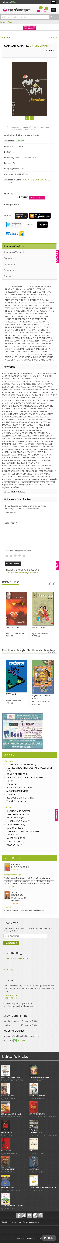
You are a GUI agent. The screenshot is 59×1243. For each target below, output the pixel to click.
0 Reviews (50, 50)
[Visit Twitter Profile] (23, 1215)
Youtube (8, 275)
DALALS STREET (7, 1151)
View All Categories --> (16, 801)
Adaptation (10, 270)
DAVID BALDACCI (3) (15, 841)
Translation (10, 264)
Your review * (11, 523)
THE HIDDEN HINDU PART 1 (40, 1077)
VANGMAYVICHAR (12, 627)
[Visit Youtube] (29, 1215)
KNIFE (32, 1151)
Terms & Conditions (31, 1222)
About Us (4, 1222)
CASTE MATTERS (7, 1096)
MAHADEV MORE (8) (15, 838)
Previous (27, 118)
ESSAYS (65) (11, 794)
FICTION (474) (12, 780)
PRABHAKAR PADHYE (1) (17, 814)
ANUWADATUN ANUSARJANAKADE (43, 1187)
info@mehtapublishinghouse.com (18, 1003)
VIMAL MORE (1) (13, 834)
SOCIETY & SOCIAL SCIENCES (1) (21, 764)
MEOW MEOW (6, 1132)
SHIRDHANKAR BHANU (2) (18, 821)
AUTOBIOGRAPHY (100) (17, 791)
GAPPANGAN (11, 694)
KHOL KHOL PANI (7, 1187)
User (14, 2)
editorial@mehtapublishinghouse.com (21, 572)
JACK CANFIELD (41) (15, 817)
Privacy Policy (16, 1222)
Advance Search (7, 22)
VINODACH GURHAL (40, 627)
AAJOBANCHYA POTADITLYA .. (13, 1206)
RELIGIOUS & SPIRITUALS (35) (20, 797)
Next (32, 118)
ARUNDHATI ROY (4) (15, 824)
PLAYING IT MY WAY (37, 1096)
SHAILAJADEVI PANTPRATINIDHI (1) (22, 831)
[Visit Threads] (40, 1215)
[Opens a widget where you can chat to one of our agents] (48, 1238)
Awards (8, 258)
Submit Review (12, 563)
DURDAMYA (15, 864)
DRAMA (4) (11, 784)
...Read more (9, 886)
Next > (53, 37)
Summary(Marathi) (14, 252)
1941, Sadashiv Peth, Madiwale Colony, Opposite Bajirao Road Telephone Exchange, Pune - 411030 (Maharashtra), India (29, 988)
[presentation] (49, 583)
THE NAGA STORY (8, 1169)
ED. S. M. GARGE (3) (15, 827)
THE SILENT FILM (36, 1132)
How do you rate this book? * (18, 550)
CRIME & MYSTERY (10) (17, 774)
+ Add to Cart (37, 197)
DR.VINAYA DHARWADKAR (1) (19, 811)
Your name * (10, 512)
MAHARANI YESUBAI (37, 1114)
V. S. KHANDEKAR (39, 46)
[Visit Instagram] (35, 1215)
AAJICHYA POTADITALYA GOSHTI (41, 696)
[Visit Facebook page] (18, 1215)
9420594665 (22, 1040)
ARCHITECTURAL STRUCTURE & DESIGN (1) (26, 777)
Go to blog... (8, 969)
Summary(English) (14, 246)
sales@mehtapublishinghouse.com (18, 1006)
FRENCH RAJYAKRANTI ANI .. (11, 1114)
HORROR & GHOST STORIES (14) (21, 787)
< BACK (6, 37)
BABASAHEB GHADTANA (10, 1077)
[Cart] (37, 10)
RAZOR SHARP (35, 1169)
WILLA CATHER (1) (14, 844)
